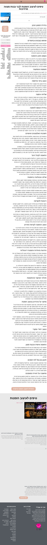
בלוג (41, 13)
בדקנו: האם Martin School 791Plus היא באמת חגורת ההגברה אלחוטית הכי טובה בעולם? (9, 71)
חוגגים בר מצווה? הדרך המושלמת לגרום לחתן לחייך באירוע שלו (2, 54)
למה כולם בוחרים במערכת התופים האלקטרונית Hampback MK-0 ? (13, 536)
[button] (21, 1)
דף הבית (44, 13)
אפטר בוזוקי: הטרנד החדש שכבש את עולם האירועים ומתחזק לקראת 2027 (8, 54)
